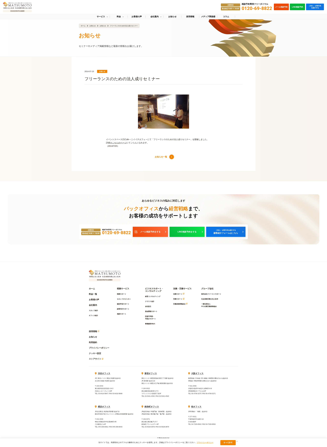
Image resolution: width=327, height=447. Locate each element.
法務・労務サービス (182, 288)
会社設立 (148, 306)
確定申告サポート (123, 304)
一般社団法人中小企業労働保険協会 (209, 305)
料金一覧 (93, 294)
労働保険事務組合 (179, 304)
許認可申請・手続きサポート (150, 317)
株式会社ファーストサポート (211, 294)
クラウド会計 (149, 301)
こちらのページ (119, 143)
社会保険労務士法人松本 (209, 299)
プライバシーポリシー (99, 348)
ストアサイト (95, 359)
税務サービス (123, 288)
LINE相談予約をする (187, 232)
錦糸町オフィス (152, 406)
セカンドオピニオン (124, 299)
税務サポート (121, 294)
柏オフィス (196, 406)
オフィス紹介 (93, 315)
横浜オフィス (104, 406)
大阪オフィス (197, 373)
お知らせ (93, 26)
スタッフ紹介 (93, 310)
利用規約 (93, 342)
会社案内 (93, 305)
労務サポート (178, 299)
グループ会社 (207, 288)
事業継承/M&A (150, 324)
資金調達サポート (151, 311)
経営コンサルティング (152, 296)
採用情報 (93, 331)
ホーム (83, 26)
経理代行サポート (123, 309)
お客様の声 (94, 299)
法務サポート (178, 294)
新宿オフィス (151, 373)
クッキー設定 (95, 353)
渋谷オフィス (104, 373)
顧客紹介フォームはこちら (226, 231)
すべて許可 (228, 443)
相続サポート (121, 314)
